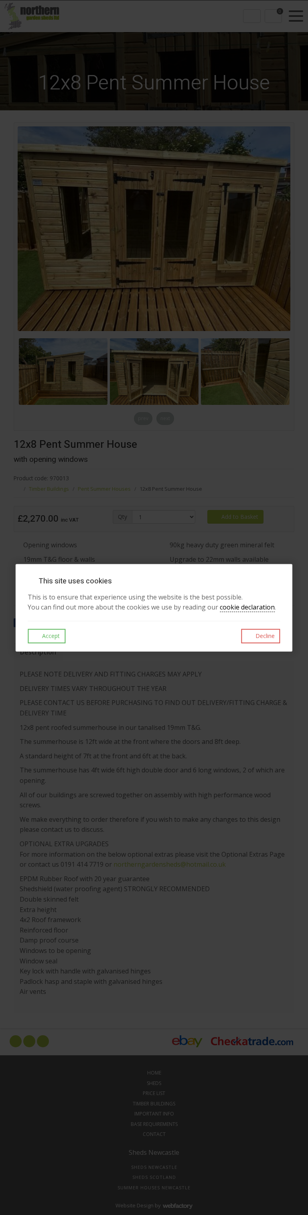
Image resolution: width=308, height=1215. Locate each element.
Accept (50, 636)
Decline (264, 636)
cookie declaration (247, 607)
